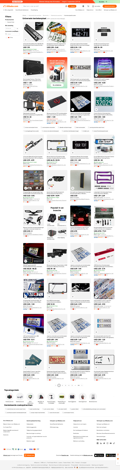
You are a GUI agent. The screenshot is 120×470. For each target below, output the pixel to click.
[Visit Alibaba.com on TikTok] (114, 443)
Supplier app (65, 455)
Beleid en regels (31, 441)
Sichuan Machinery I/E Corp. (30, 86)
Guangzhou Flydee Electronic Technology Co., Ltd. (57, 273)
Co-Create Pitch (7, 427)
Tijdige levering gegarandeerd (34, 430)
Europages (83, 462)
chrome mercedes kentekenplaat (51, 131)
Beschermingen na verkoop (34, 433)
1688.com (43, 462)
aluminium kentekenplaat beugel (71, 131)
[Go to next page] (81, 385)
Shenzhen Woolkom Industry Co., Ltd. (56, 165)
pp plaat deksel (75, 409)
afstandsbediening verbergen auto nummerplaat (94, 409)
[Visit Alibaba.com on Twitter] (104, 443)
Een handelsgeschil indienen (80, 430)
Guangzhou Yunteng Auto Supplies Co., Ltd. (33, 52)
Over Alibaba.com (8, 420)
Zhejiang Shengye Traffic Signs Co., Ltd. (80, 50)
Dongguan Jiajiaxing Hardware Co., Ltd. (103, 273)
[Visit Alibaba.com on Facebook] (98, 443)
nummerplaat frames (69, 412)
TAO (73, 462)
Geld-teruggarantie (31, 427)
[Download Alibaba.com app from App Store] (99, 455)
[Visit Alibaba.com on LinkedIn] (101, 443)
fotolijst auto (86, 131)
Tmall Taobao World (52, 462)
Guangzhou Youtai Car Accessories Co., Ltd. (80, 120)
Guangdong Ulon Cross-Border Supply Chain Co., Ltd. (33, 120)
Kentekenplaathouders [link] (70, 15)
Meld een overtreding (78, 441)
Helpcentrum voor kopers (79, 424)
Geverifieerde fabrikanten (56, 424)
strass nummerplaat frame (31, 127)
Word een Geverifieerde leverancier (106, 433)
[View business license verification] (75, 467)
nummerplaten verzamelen (48, 127)
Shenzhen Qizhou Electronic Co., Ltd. (103, 165)
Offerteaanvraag (54, 427)
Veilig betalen (30, 424)
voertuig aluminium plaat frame (97, 127)
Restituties (76, 433)
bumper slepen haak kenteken (38, 412)
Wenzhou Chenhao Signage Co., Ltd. (32, 307)
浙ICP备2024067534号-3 (101, 467)
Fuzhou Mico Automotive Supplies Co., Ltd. (104, 235)
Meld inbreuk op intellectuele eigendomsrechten (80, 437)
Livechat (75, 427)
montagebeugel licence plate (32, 131)
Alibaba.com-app (88, 455)
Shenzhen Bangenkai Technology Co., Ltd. (33, 165)
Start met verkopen (101, 427)
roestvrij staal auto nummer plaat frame (16, 409)
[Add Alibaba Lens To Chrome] (29, 455)
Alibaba (24, 15)
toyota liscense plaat (54, 412)
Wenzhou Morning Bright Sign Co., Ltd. (56, 121)
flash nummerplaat (80, 127)
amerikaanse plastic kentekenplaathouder (16, 412)
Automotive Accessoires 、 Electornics (39, 15)
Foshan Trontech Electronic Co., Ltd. (79, 234)
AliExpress (36, 462)
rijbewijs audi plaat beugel (66, 127)
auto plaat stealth (63, 409)
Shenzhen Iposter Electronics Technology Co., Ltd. (57, 200)
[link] (118, 454)
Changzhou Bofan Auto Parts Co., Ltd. (103, 50)
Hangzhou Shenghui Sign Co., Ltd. (78, 86)
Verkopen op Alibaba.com (103, 424)
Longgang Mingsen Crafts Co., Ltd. (79, 273)
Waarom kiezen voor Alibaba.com (11, 424)
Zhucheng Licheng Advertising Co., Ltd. (80, 163)
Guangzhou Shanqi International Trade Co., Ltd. (33, 273)
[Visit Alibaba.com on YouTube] (111, 443)
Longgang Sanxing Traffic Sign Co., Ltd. (103, 120)
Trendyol (77, 462)
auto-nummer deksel (49, 409)
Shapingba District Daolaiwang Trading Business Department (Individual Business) (33, 234)
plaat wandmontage (34, 409)
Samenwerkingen (101, 436)
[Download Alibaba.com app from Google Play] (111, 455)
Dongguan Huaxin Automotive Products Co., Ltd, (104, 86)
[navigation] (12, 201)
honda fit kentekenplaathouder (101, 131)
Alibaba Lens (6, 455)
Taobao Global (66, 462)
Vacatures (5, 434)
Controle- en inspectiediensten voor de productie (37, 437)
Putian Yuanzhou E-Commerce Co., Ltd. (104, 199)
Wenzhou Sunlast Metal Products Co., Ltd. (57, 50)
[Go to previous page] (55, 385)
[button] (66, 6)
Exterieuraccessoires (56, 15)
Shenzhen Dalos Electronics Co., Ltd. (56, 308)
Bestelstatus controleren (103, 430)
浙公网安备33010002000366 (86, 467)
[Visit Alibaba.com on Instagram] (107, 443)
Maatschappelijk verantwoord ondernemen (10, 431)
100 (79, 385)
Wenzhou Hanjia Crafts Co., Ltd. (31, 200)
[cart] (88, 6)
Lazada (60, 462)
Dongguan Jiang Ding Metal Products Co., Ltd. (80, 199)
